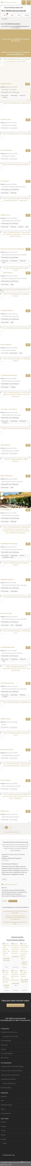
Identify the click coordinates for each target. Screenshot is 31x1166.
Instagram (3, 1126)
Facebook (3, 1122)
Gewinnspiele (4, 1045)
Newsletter (3, 1139)
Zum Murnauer (5, 181)
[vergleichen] (1, 64)
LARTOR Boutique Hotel (8, 647)
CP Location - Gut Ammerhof (9, 409)
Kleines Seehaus (5, 780)
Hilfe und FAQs (5, 1057)
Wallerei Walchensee (7, 475)
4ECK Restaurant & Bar (7, 683)
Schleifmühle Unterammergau (9, 543)
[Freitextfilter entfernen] (23, 2)
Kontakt (4, 1143)
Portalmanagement (6, 1113)
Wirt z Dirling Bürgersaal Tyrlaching (24, 981)
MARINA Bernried (6, 719)
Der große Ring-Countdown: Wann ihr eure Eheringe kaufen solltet (15, 912)
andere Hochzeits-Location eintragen (10, 1075)
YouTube (3, 1130)
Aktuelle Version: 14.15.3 (6, 1164)
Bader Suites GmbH (6, 613)
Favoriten (3, 1049)
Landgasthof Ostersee (7, 310)
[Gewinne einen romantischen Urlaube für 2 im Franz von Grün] (15, 291)
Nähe (18, 15)
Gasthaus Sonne (5, 215)
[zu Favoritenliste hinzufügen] (1, 60)
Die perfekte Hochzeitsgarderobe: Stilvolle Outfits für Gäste (15, 923)
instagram (4, 901)
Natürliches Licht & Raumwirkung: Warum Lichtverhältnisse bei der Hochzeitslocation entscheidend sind (15, 917)
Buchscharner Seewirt (7, 749)
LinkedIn (4, 879)
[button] (2, 827)
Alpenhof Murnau (5, 445)
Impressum (4, 1096)
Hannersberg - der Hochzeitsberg (15, 985)
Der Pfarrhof (15, 956)
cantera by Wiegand (24, 963)
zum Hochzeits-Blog (6, 1040)
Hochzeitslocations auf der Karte (9, 1032)
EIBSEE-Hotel (5, 811)
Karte (11, 15)
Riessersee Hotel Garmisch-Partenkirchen (12, 249)
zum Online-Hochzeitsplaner (16, 1005)
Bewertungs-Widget (6, 1087)
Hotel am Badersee (6, 344)
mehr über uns (13, 901)
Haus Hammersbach (6, 150)
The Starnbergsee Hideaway (9, 375)
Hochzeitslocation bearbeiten (8, 1079)
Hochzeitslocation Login (8, 1155)
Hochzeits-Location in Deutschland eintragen (12, 1066)
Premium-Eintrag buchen (8, 1083)
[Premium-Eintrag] (27, 939)
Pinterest (3, 1135)
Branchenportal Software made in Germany (10, 1162)
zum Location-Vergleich (7, 1053)
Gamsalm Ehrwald (6, 83)
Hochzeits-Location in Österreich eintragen (11, 1070)
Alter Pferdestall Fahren (6, 959)
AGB (2, 1100)
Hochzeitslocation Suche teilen (12, 832)
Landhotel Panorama (6, 272)
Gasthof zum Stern (6, 119)
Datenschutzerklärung (6, 1105)
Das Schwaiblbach (6, 509)
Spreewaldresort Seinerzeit (7, 987)
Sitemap (3, 1109)
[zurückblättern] (4, 70)
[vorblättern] (27, 70)
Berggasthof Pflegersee (7, 579)
